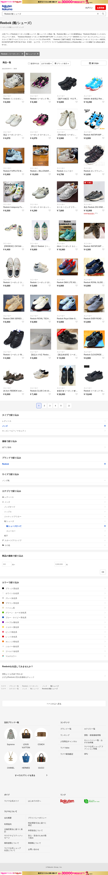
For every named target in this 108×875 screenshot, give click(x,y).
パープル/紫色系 (12, 622)
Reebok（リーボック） (10, 53)
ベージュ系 (10, 607)
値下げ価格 (6, 447)
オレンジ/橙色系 (12, 641)
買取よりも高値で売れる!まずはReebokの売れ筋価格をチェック (18, 675)
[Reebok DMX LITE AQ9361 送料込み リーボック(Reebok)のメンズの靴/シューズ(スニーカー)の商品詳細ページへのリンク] (67, 266)
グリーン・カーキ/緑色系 (15, 612)
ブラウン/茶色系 (12, 603)
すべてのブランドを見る (25, 775)
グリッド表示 (62, 63)
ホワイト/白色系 (12, 593)
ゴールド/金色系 (12, 651)
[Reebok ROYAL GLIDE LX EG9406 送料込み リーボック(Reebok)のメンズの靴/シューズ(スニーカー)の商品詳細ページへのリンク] (94, 266)
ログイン (89, 7)
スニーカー (7, 96)
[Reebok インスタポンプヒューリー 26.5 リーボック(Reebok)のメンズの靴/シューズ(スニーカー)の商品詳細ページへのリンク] (13, 83)
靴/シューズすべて (14, 526)
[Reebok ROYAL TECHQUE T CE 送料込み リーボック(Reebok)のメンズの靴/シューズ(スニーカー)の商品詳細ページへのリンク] (40, 303)
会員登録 (100, 7)
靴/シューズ (31, 53)
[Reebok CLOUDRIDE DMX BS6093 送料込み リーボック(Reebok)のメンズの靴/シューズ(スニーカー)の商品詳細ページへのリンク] (94, 339)
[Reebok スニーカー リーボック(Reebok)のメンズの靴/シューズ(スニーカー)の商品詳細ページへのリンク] (67, 155)
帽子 (6, 535)
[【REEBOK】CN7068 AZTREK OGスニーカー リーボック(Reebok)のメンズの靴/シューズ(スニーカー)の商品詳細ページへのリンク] (13, 230)
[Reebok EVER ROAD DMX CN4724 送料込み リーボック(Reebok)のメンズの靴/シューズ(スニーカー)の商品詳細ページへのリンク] (94, 303)
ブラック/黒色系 (12, 588)
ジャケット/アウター (12, 516)
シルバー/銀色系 (12, 646)
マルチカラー (11, 656)
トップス (8, 511)
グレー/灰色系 (11, 598)
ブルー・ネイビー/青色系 (15, 617)
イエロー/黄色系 (12, 627)
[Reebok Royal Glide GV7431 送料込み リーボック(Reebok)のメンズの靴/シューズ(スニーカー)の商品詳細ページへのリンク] (67, 303)
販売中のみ (35, 63)
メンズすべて (9, 506)
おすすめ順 (45, 63)
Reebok (5, 464)
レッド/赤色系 (11, 636)
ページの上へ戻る (54, 703)
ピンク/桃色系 (11, 632)
